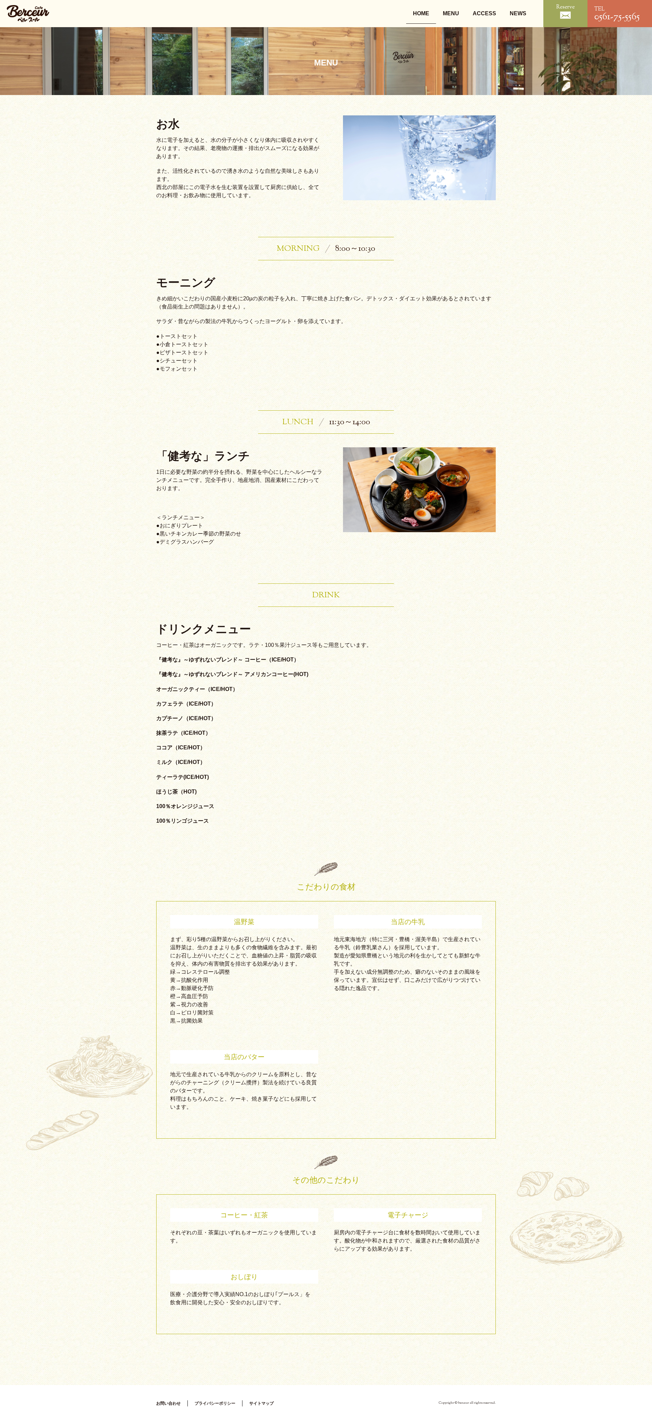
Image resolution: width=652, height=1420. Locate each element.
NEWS (518, 13)
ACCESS (484, 13)
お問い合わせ (168, 1403)
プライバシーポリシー (215, 1403)
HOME (421, 13)
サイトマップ (261, 1403)
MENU (451, 13)
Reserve (565, 7)
